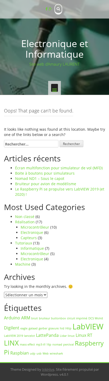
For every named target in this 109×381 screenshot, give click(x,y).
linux (71, 336)
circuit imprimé (77, 318)
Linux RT (84, 335)
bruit (34, 318)
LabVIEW (87, 326)
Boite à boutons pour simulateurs (45, 173)
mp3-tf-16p (43, 344)
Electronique (32, 232)
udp (32, 353)
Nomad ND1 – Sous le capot (39, 178)
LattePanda (47, 335)
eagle (24, 328)
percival (68, 344)
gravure (53, 328)
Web (46, 353)
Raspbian (19, 353)
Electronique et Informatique (54, 49)
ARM (25, 318)
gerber (43, 328)
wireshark (56, 353)
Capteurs (29, 237)
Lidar (63, 336)
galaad (33, 328)
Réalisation (25, 221)
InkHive (48, 369)
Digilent (11, 328)
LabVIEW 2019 (13, 336)
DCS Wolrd (95, 318)
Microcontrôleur (35, 227)
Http (68, 328)
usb (39, 353)
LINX (11, 343)
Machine (22, 264)
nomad (57, 344)
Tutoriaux (23, 243)
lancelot (29, 336)
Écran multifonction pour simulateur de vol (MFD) (59, 167)
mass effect (27, 344)
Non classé (24, 216)
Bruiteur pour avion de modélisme (45, 183)
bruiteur (44, 318)
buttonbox (58, 318)
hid (62, 328)
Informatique (32, 248)
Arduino (12, 318)
